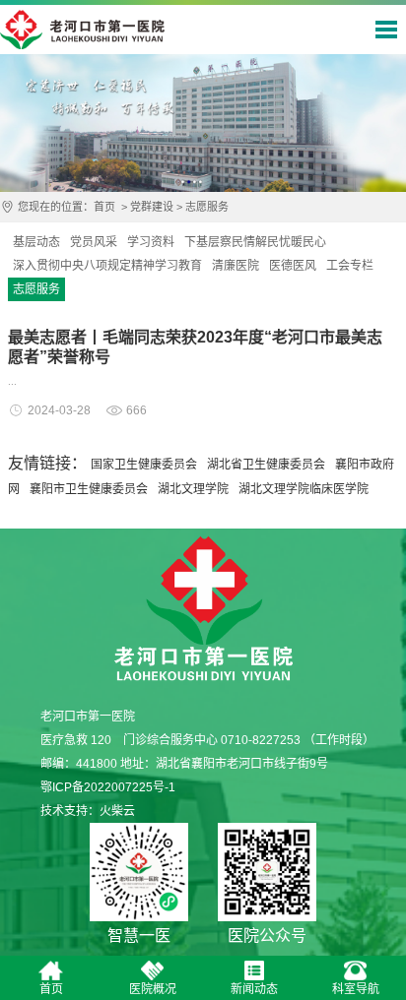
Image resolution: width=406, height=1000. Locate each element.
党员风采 (93, 242)
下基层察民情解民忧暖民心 (255, 242)
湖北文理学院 (193, 489)
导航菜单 (386, 29)
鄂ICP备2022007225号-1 (107, 787)
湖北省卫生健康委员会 (266, 464)
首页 (104, 207)
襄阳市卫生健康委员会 (89, 489)
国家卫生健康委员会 (144, 464)
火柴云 (117, 811)
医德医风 (292, 266)
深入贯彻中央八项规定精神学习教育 (107, 266)
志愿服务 (207, 207)
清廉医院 (235, 266)
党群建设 (151, 207)
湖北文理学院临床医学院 (303, 489)
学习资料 (150, 242)
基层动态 (36, 242)
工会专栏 (349, 266)
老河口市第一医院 (82, 29)
